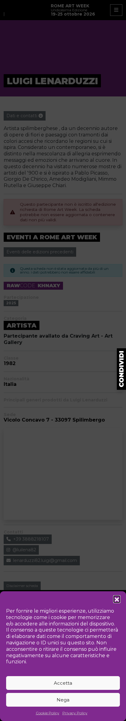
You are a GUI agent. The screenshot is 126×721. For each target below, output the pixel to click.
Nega (63, 700)
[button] (117, 599)
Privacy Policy (74, 713)
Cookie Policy (47, 713)
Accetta (63, 683)
